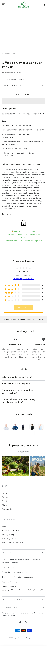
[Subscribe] (43, 607)
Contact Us (7, 509)
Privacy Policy (8, 534)
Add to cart (23, 94)
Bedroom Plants (13, 54)
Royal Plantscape (8, 59)
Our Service (7, 501)
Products (6, 497)
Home (4, 54)
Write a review (24, 307)
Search (5, 526)
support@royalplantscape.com (20, 577)
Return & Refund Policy (12, 542)
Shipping (4, 72)
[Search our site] (43, 4)
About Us (6, 505)
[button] (23, 101)
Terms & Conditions (11, 530)
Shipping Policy (9, 538)
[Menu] (3, 4)
